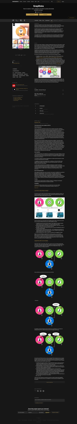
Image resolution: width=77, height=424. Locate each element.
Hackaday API (44, 420)
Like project (45, 14)
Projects (21, 1)
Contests (28, 1)
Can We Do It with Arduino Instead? (41, 190)
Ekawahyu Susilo (39, 12)
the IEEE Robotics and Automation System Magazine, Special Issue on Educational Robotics (49, 58)
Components (47, 20)
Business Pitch (37, 122)
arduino (23, 72)
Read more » (36, 187)
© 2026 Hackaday (38, 421)
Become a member (31, 410)
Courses (32, 1)
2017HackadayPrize (20, 74)
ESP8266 (27, 75)
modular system (15, 75)
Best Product (16, 100)
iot (13, 72)
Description (36, 20)
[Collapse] (40, 120)
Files (43, 20)
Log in (63, 1)
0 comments (46, 123)
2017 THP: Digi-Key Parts (20, 84)
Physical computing (18, 72)
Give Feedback (30, 420)
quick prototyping (22, 75)
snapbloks (26, 74)
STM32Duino (58, 63)
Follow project (32, 14)
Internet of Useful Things (18, 99)
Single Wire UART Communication (41, 240)
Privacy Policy (39, 420)
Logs (52, 20)
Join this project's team (16, 63)
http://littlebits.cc (37, 186)
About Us (19, 420)
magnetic (14, 74)
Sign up (59, 1)
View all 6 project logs (50, 382)
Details (40, 20)
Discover (24, 1)
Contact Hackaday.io (24, 420)
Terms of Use (35, 420)
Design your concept (17, 98)
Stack (36, 1)
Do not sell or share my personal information (53, 420)
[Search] (52, 1)
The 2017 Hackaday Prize (14, 24)
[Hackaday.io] (15, 1)
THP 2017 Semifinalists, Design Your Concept (22, 89)
